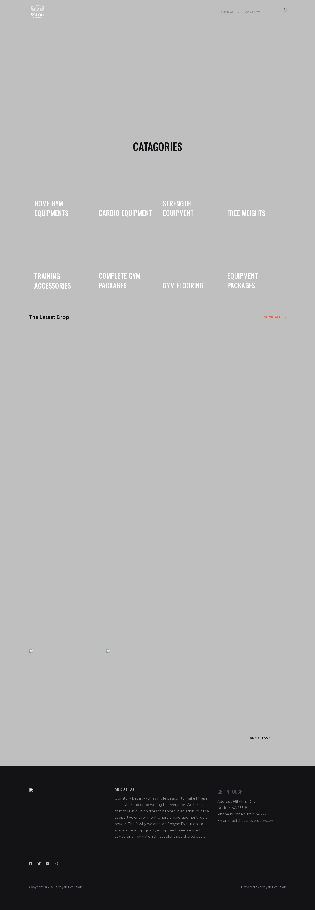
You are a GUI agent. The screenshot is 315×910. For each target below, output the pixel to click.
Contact (252, 12)
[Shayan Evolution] (37, 12)
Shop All (228, 12)
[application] (237, 12)
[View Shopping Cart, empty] (281, 12)
